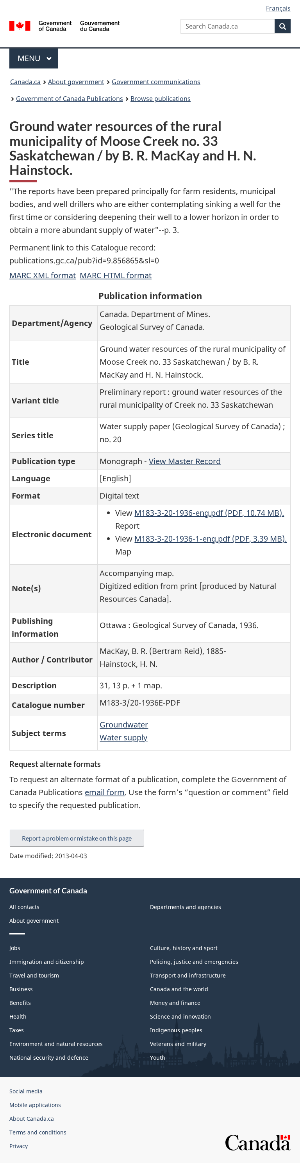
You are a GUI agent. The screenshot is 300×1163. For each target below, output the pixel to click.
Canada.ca (25, 81)
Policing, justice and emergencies (194, 961)
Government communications (156, 81)
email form (105, 792)
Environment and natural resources (56, 1044)
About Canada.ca (31, 1118)
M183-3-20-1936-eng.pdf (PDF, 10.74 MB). (209, 513)
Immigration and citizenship (46, 961)
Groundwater (124, 724)
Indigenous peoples (176, 1030)
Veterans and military (178, 1044)
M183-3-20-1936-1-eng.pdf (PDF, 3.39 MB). (210, 538)
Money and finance (175, 1002)
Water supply (123, 737)
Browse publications (160, 98)
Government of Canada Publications (69, 98)
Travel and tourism (34, 975)
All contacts (24, 907)
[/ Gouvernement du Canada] (64, 25)
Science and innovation (180, 1016)
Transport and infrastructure (188, 975)
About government (76, 81)
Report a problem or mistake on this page (77, 838)
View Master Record (185, 461)
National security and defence (48, 1057)
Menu (30, 58)
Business (21, 989)
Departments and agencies (185, 907)
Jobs (14, 948)
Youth (157, 1057)
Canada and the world (179, 989)
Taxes (16, 1030)
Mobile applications (35, 1105)
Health (18, 1016)
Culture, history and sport (184, 948)
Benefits (20, 1002)
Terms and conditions (37, 1132)
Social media (26, 1091)
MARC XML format (42, 275)
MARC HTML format (116, 275)
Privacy (18, 1146)
